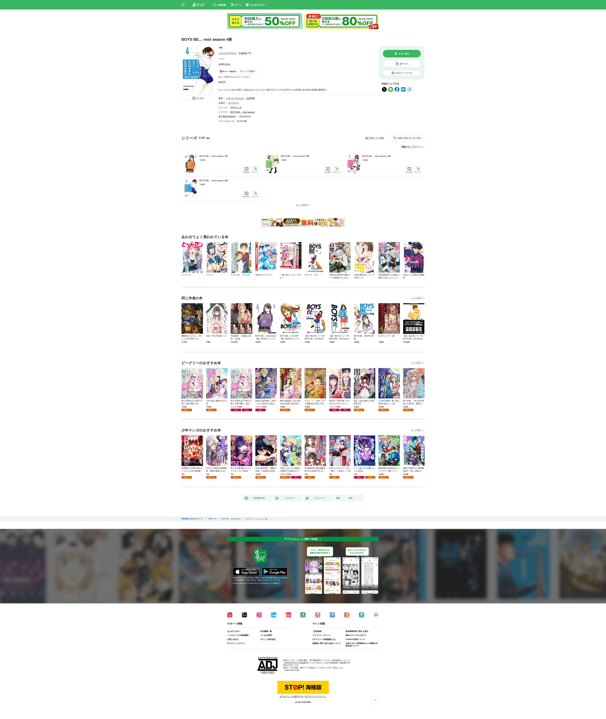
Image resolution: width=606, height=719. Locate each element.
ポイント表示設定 (268, 639)
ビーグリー (233, 103)
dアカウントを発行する (291, 696)
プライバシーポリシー (321, 635)
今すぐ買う (404, 53)
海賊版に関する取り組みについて (326, 643)
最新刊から (418, 147)
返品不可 (222, 82)
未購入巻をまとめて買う (410, 138)
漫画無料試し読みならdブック (192, 519)
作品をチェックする (403, 73)
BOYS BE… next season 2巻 (295, 156)
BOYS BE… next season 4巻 (213, 180)
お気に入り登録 (376, 138)
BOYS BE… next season (242, 112)
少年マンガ (235, 107)
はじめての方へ (234, 631)
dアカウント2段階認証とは (324, 639)
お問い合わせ (233, 639)
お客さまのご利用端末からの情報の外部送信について (362, 644)
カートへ (404, 63)
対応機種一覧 (266, 631)
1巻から (405, 147)
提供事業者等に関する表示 (357, 631)
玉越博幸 (243, 53)
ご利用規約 (317, 631)
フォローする (249, 53)
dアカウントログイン (236, 643)
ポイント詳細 (246, 71)
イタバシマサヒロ (227, 53)
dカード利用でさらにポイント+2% (233, 77)
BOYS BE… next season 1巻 (213, 156)
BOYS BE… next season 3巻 (376, 156)
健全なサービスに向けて (356, 635)
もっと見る (416, 298)
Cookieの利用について (355, 639)
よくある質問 (266, 635)
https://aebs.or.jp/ (292, 670)
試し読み (200, 98)
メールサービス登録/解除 (238, 635)
